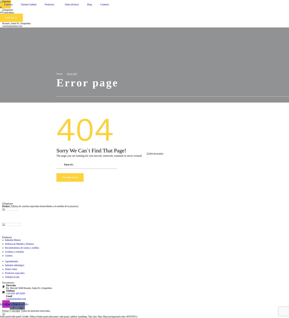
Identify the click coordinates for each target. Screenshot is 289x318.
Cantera (8, 255)
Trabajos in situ (12, 277)
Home (59, 74)
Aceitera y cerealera (14, 251)
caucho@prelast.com (16, 299)
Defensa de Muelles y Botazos (19, 244)
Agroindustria (11, 261)
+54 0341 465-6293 (15, 293)
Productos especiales (15, 273)
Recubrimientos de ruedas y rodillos (22, 248)
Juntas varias (11, 269)
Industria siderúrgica (14, 265)
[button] (11, 18)
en (1, 12)
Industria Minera (13, 240)
